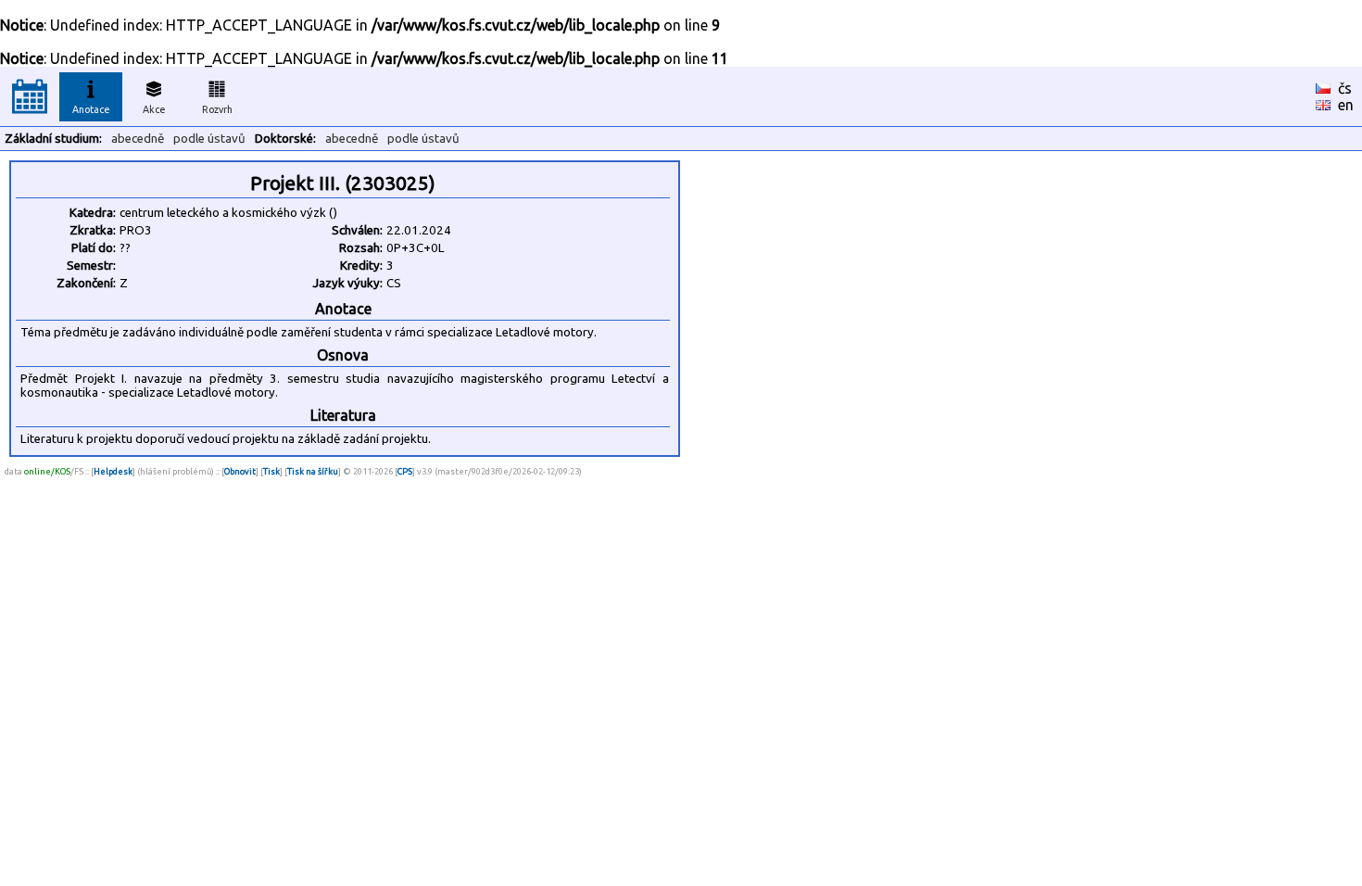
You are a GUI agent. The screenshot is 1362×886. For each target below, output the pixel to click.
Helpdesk (113, 471)
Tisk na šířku (312, 471)
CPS (404, 471)
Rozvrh (217, 109)
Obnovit (240, 471)
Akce (154, 109)
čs (1345, 88)
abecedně (137, 139)
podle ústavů (209, 139)
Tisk (271, 471)
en (1346, 104)
